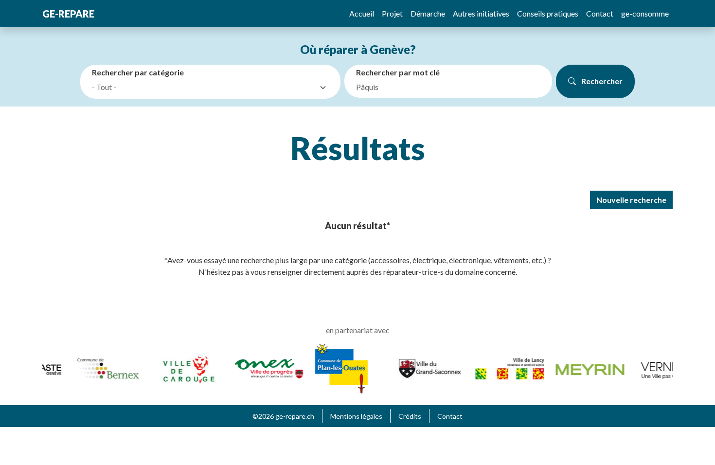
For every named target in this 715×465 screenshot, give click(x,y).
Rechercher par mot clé (398, 72)
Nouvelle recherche (631, 199)
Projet (392, 13)
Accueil (361, 13)
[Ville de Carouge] (185, 367)
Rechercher (601, 81)
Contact (599, 13)
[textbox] (203, 87)
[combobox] (212, 87)
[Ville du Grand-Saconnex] (426, 367)
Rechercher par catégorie (138, 72)
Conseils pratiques (547, 13)
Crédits (409, 416)
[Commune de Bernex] (105, 367)
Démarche (428, 13)
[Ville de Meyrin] (586, 368)
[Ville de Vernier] (666, 367)
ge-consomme (645, 13)
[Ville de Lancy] (506, 367)
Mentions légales (356, 416)
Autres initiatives (481, 13)
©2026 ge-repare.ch (283, 416)
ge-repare (68, 13)
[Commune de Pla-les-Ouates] (337, 367)
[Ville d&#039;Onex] (265, 367)
